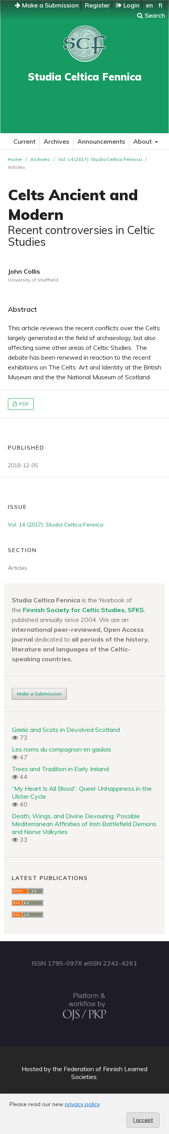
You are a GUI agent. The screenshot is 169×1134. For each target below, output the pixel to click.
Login (131, 5)
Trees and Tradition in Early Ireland (60, 769)
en (149, 5)
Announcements (101, 141)
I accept (143, 1119)
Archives (56, 141)
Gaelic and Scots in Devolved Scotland (66, 729)
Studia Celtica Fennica (84, 76)
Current (24, 141)
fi (160, 5)
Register (97, 5)
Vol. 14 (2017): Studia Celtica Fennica (100, 159)
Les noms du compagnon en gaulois (61, 749)
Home (15, 159)
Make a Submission (49, 5)
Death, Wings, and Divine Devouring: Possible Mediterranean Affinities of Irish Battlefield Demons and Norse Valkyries (84, 824)
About (143, 141)
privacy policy (82, 1104)
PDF (23, 404)
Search (154, 15)
